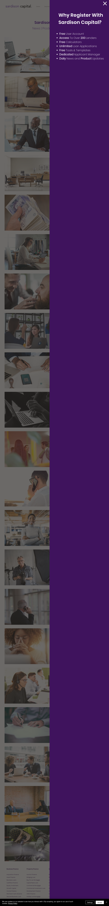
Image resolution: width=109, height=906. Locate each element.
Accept (100, 902)
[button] (105, 3)
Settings (90, 902)
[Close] (106, 902)
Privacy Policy (12, 903)
